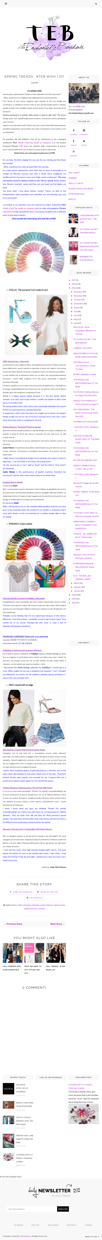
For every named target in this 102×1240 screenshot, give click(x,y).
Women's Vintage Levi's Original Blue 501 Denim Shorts (28, 829)
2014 (74, 595)
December (78, 292)
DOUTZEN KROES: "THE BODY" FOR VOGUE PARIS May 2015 (85, 412)
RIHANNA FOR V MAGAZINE (85, 422)
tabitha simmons (31, 908)
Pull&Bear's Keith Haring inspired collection (22, 650)
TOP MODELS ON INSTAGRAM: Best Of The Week (85, 383)
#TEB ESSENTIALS (77, 194)
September (78, 303)
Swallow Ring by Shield (13, 482)
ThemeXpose (25, 1236)
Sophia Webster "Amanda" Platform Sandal (22, 427)
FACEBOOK (73, 134)
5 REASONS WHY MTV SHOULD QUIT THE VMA (89, 218)
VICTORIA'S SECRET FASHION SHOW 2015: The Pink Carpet (89, 246)
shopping (35, 905)
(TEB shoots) (7, 212)
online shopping (24, 905)
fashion (14, 905)
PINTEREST (73, 156)
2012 (74, 603)
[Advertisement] (82, 621)
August (77, 307)
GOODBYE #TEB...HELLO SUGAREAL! (22, 1088)
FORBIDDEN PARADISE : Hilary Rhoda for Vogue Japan (83, 567)
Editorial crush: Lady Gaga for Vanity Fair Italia (24, 1139)
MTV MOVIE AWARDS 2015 (85, 460)
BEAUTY (72, 199)
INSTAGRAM (84, 134)
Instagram (53, 1225)
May (75, 319)
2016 (74, 284)
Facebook (18, 1225)
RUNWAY (73, 178)
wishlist (42, 908)
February (77, 587)
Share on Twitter (49, 892)
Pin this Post (36, 898)
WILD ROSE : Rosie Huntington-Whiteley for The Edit (84, 330)
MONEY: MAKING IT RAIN (84, 374)
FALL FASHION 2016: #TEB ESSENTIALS (12, 968)
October (77, 299)
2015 (74, 288)
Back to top (91, 1237)
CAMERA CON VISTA (82, 348)
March (76, 583)
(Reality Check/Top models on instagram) (34, 142)
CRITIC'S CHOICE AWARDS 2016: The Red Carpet (24, 1121)
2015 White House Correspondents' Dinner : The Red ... (84, 365)
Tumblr (88, 1225)
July (75, 311)
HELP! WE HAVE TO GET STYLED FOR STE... (33, 969)
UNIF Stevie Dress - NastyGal (16, 361)
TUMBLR (73, 145)
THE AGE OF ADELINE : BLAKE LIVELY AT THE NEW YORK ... (86, 439)
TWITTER (84, 145)
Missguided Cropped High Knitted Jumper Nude (24, 750)
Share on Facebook (22, 892)
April (76, 323)
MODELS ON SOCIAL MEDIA (81, 188)
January (77, 591)
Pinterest (71, 1225)
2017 (74, 280)
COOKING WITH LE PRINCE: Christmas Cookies (24, 1158)
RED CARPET (74, 172)
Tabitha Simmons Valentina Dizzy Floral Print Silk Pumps (27, 788)
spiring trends (59, 905)
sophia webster (46, 905)
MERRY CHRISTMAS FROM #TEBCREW (24, 1104)
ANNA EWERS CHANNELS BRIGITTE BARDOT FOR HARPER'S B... (85, 525)
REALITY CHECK (76, 183)
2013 (74, 599)
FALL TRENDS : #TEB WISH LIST (55, 968)
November (78, 296)
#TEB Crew (80, 106)
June (76, 315)
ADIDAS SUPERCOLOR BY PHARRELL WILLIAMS (24, 598)
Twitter (35, 1225)
